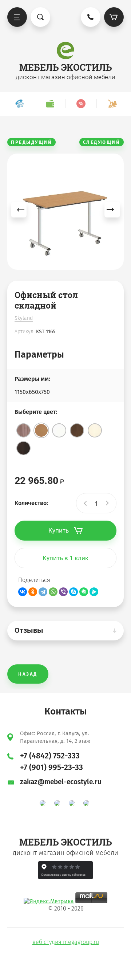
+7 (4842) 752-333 (50, 756)
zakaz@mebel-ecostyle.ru (61, 782)
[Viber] (63, 591)
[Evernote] (83, 591)
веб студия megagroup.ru (65, 941)
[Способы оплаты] (50, 103)
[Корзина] (114, 17)
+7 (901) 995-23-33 (51, 767)
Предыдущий (31, 142)
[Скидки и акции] (80, 103)
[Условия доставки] (112, 103)
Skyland (24, 318)
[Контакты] (19, 103)
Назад (27, 674)
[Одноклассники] (32, 591)
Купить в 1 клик (65, 558)
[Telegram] (43, 591)
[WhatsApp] (53, 591)
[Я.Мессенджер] (94, 591)
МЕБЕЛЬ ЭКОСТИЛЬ (65, 67)
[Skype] (73, 591)
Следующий (101, 142)
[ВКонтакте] (22, 591)
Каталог (17, 17)
